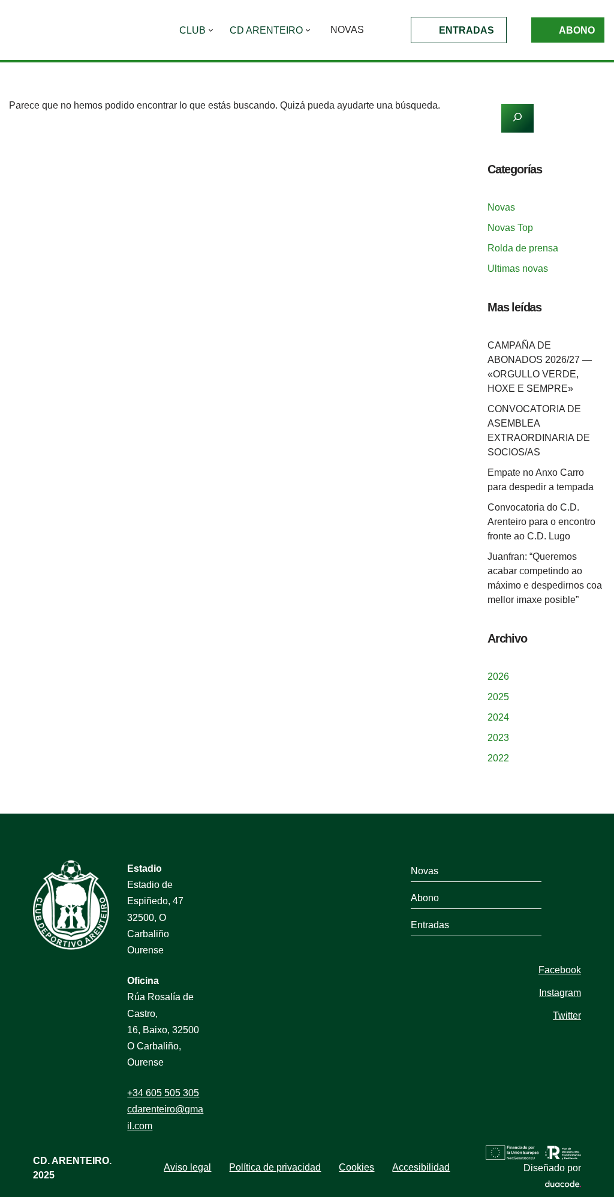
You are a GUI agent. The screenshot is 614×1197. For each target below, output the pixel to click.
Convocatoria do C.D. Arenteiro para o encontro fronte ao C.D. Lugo (541, 521)
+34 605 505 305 (163, 1093)
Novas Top (510, 228)
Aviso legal (187, 1167)
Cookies (356, 1167)
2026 (498, 676)
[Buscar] (438, 143)
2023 (498, 738)
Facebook (559, 970)
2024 (498, 717)
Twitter (567, 1015)
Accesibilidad (421, 1167)
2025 (498, 697)
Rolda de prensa (522, 248)
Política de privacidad (275, 1167)
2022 (498, 758)
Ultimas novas (517, 268)
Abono (577, 30)
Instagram (560, 993)
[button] (211, 30)
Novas (347, 30)
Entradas (466, 30)
